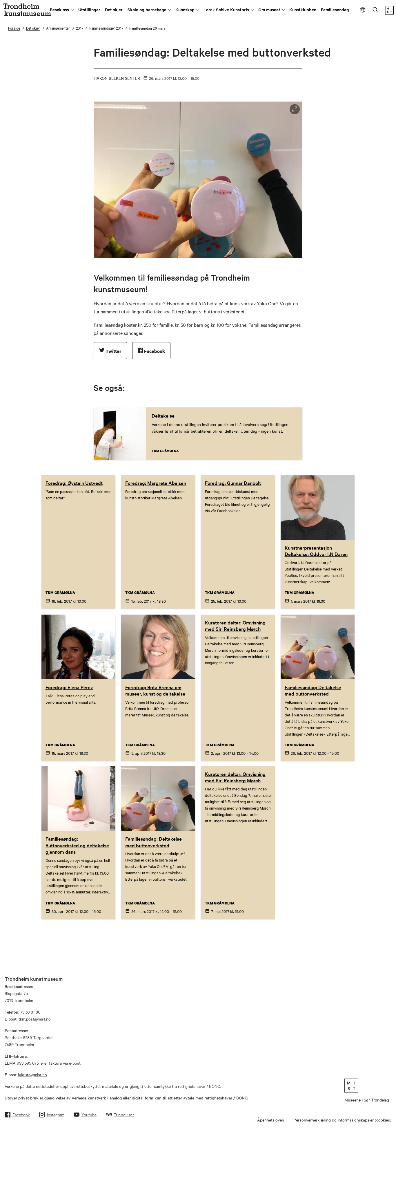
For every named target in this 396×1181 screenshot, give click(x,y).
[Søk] (375, 10)
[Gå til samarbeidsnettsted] (366, 1085)
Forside (14, 27)
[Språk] (363, 10)
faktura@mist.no (32, 1074)
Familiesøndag (335, 9)
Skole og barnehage (147, 9)
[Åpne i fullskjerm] (295, 109)
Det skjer (114, 9)
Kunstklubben (302, 9)
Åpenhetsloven (270, 1120)
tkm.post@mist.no (35, 1019)
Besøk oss (59, 9)
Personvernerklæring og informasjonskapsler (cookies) (342, 1120)
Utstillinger (89, 9)
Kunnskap (185, 9)
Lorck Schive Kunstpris (226, 9)
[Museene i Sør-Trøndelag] (389, 13)
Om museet (269, 9)
